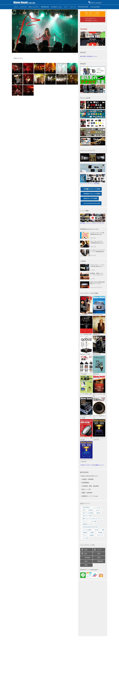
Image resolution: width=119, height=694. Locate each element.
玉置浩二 (92, 532)
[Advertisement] (93, 608)
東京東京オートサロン (88, 524)
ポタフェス (98, 510)
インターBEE (93, 521)
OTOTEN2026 (86, 507)
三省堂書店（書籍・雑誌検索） (90, 486)
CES (84, 510)
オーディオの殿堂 (87, 529)
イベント (85, 521)
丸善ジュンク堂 (86, 489)
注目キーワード (85, 503)
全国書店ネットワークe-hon (89, 496)
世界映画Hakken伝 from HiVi (89, 229)
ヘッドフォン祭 (96, 507)
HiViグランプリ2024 (87, 515)
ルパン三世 (85, 538)
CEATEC (98, 513)
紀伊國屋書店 (85, 482)
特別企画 (83, 52)
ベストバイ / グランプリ (87, 150)
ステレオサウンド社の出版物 (89, 293)
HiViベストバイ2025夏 (88, 513)
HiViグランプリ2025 (90, 198)
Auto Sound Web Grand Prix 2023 (90, 526)
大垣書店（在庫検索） (87, 479)
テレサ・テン (100, 535)
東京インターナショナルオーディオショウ (92, 518)
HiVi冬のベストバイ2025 (92, 193)
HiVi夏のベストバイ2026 (92, 189)
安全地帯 (100, 532)
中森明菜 (85, 532)
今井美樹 (91, 535)
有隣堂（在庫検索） (87, 492)
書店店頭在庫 (84, 472)
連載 (103, 529)
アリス (84, 535)
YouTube (96, 529)
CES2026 (90, 510)
